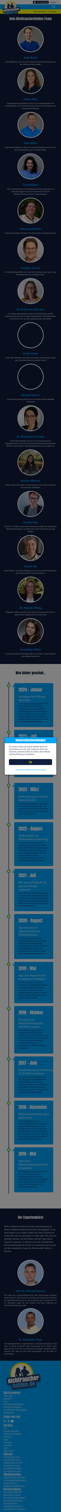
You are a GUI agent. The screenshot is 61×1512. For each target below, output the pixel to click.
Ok (30, 762)
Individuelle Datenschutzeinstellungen (30, 770)
